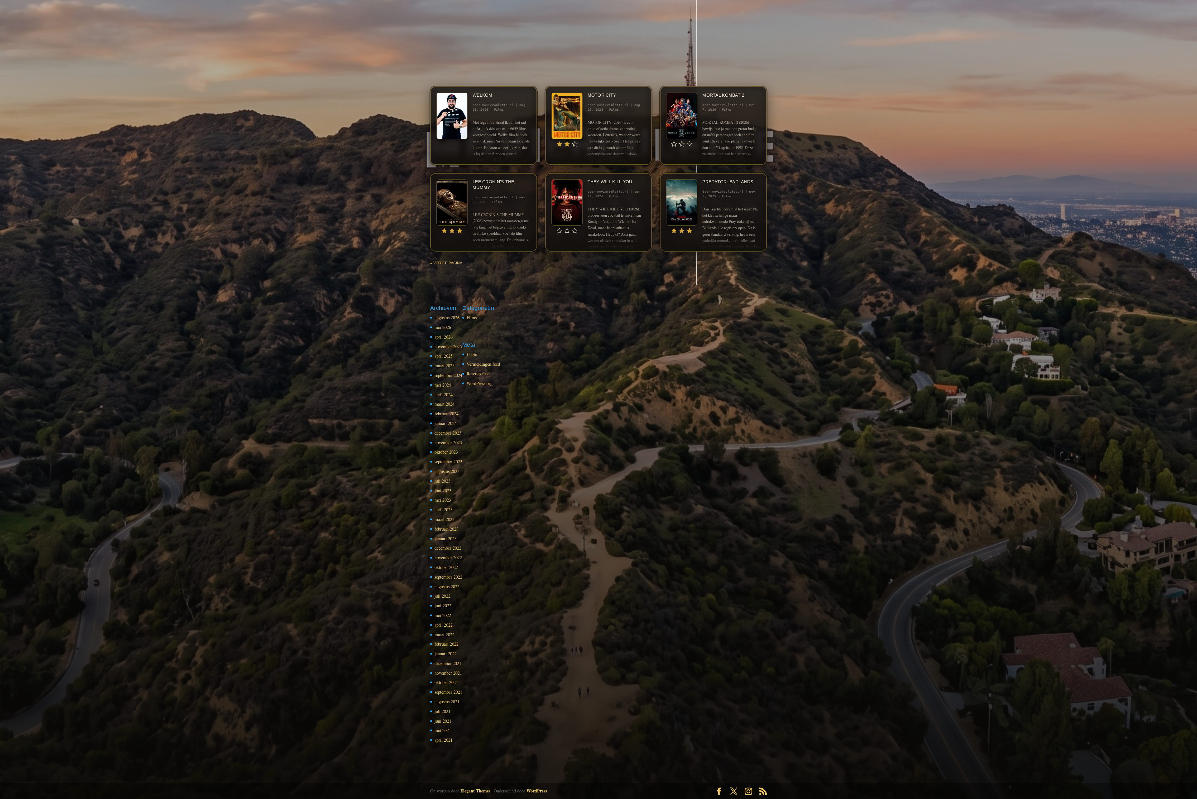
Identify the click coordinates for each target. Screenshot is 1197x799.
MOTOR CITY (602, 95)
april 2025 (444, 356)
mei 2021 (443, 730)
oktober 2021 (446, 682)
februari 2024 (447, 413)
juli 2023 (442, 481)
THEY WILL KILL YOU (610, 181)
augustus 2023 (447, 471)
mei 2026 (443, 327)
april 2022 (444, 625)
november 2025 (448, 346)
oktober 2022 (446, 567)
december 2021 (448, 663)
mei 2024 (443, 385)
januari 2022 (446, 654)
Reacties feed (478, 374)
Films (499, 109)
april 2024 (444, 394)
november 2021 (448, 673)
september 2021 (448, 692)
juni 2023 (443, 490)
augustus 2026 (447, 317)
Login (472, 354)
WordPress (536, 790)
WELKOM (483, 95)
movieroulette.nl (498, 105)
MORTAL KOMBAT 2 (723, 95)
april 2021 (444, 740)
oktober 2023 (446, 452)
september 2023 (448, 461)
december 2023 (448, 433)
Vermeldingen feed (483, 364)
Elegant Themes (475, 790)
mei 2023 (443, 500)
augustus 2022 (447, 587)
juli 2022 (442, 596)
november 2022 (448, 558)
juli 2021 (442, 711)
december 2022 (448, 548)
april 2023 (444, 510)
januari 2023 (446, 538)
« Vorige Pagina (446, 263)
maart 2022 (444, 635)
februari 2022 (447, 644)
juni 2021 (443, 721)
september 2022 (448, 577)
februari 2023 (447, 529)
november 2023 (448, 442)
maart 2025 (444, 365)
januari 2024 (446, 423)
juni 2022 (443, 606)
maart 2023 (444, 519)
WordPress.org (480, 383)
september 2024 (448, 375)
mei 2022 (443, 615)
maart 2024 (444, 404)
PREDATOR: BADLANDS (727, 181)
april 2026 (444, 337)
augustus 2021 (447, 702)
